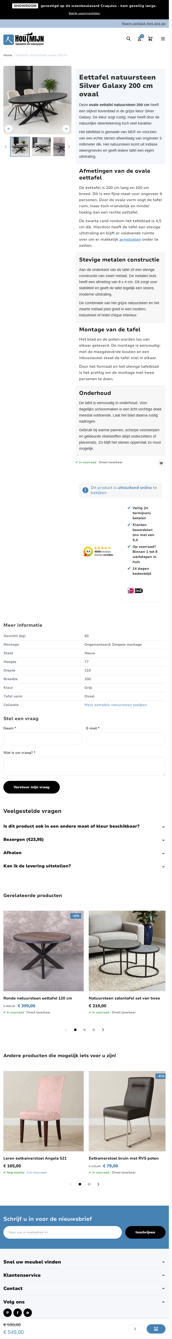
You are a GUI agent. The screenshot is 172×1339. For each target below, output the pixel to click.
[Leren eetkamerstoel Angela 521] (43, 1111)
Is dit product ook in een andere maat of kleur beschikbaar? (71, 826)
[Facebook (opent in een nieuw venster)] (17, 1312)
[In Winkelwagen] (156, 1329)
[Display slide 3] (93, 1029)
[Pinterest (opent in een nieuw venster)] (7, 1312)
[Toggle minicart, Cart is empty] (150, 38)
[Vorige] (9, 129)
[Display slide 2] (84, 1029)
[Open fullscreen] (37, 100)
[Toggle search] (128, 38)
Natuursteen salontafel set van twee (124, 998)
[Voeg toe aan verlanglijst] (161, 463)
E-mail (93, 728)
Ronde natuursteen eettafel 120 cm (37, 998)
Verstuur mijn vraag (32, 787)
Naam (9, 728)
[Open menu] (162, 38)
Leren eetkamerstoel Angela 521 (35, 1158)
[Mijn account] (139, 38)
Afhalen (12, 853)
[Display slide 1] (75, 1029)
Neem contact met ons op (143, 23)
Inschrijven (145, 1232)
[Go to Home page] (23, 38)
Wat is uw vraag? (19, 752)
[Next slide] (103, 1029)
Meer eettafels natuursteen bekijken (116, 705)
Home (7, 55)
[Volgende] (66, 129)
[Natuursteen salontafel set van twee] (129, 951)
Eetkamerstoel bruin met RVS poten (124, 1158)
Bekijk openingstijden (84, 13)
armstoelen (130, 239)
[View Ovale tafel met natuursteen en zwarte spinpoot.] (63, 147)
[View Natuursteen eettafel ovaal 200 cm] (20, 147)
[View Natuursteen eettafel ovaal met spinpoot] (41, 147)
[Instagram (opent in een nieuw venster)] (27, 1312)
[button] (84, 1262)
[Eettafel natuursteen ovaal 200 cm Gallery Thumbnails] (37, 147)
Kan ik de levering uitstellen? (37, 866)
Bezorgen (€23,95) (23, 839)
